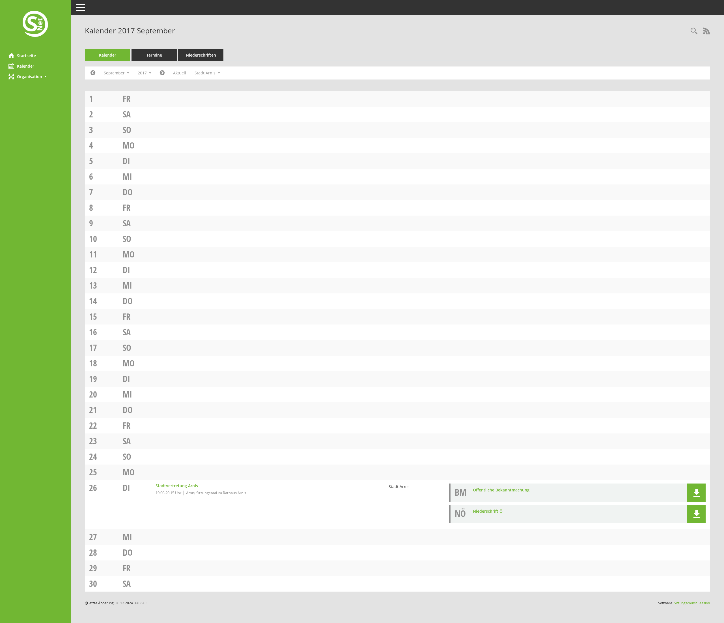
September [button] (115, 73)
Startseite (26, 55)
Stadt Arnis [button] (206, 73)
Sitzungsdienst (692, 603)
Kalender (25, 66)
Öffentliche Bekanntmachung (501, 490)
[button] (35, 76)
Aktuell (179, 73)
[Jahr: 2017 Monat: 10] (162, 73)
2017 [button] (143, 73)
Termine (154, 55)
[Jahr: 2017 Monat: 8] (93, 73)
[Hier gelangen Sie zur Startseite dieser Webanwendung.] (35, 24)
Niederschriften (201, 55)
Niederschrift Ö (488, 511)
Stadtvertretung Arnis (177, 485)
